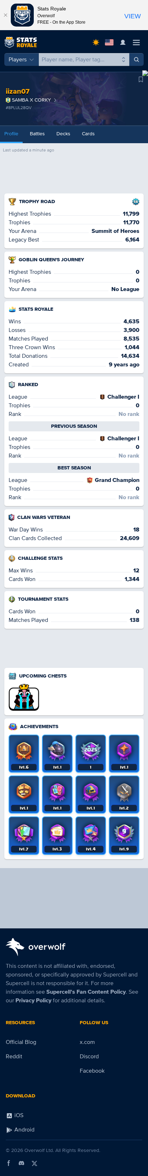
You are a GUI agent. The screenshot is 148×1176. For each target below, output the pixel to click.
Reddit (14, 1056)
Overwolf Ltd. (39, 1150)
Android (23, 1129)
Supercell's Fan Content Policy (86, 991)
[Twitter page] (34, 1163)
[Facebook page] (8, 1163)
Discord (89, 1056)
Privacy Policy (33, 1000)
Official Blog (21, 1042)
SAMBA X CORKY (31, 100)
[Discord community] (21, 1163)
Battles (37, 134)
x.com (87, 1042)
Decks (63, 134)
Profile (11, 134)
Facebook (92, 1070)
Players (18, 59)
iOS (18, 1115)
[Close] (5, 15)
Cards (88, 134)
